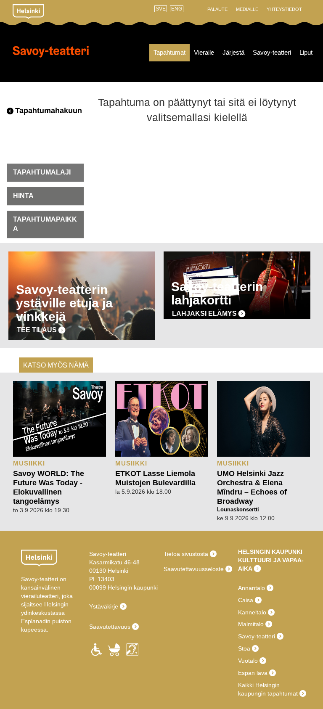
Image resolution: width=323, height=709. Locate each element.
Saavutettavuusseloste (194, 569)
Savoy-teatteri (51, 58)
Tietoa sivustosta (186, 553)
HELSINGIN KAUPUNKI (270, 551)
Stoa (244, 648)
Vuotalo (248, 660)
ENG (176, 9)
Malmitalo (251, 624)
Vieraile (204, 52)
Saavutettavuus (109, 626)
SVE (161, 9)
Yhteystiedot (284, 9)
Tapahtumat (169, 52)
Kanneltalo (252, 612)
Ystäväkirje (103, 606)
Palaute (217, 9)
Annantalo (251, 588)
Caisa (245, 600)
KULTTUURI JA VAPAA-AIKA (271, 564)
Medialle (247, 9)
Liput (305, 52)
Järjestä (233, 52)
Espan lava (252, 672)
